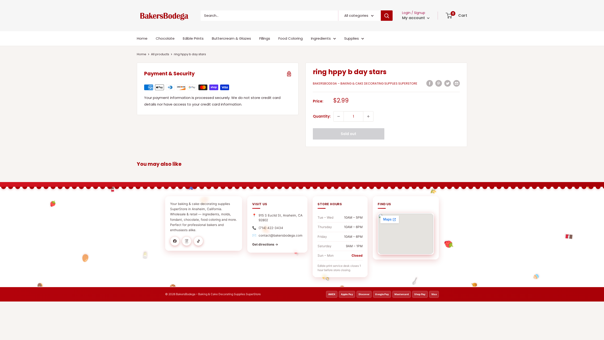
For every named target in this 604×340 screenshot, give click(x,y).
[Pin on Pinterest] (438, 83)
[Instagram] (186, 241)
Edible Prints (193, 38)
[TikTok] (198, 241)
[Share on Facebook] (429, 83)
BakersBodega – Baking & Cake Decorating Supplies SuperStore (365, 83)
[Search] (387, 15)
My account (414, 18)
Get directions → (265, 244)
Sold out (348, 133)
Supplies (351, 38)
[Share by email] (456, 83)
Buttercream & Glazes (231, 38)
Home (142, 38)
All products (160, 54)
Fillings (264, 38)
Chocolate (165, 38)
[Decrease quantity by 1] (339, 116)
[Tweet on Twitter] (447, 83)
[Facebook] (175, 241)
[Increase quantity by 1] (368, 116)
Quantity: (322, 116)
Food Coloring (290, 38)
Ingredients (321, 38)
